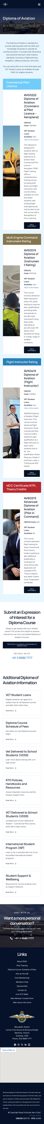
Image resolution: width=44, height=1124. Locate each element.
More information (32, 225)
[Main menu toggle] (39, 4)
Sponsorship (22, 986)
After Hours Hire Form (22, 1002)
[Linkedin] (26, 1045)
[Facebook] (15, 1045)
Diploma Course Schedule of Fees (22, 970)
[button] (22, 645)
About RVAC (22, 961)
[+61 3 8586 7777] (22, 938)
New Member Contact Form (22, 998)
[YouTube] (29, 1045)
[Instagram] (18, 1045)
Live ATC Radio (22, 994)
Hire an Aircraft (22, 974)
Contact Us (22, 990)
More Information (31, 140)
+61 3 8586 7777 (22, 658)
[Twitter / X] (22, 1045)
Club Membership (22, 978)
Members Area (22, 982)
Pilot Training (22, 966)
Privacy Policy (35, 1115)
